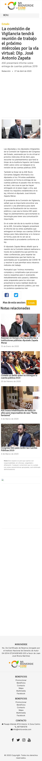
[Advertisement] (21, 95)
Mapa (21, 688)
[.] (3, 480)
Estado (5, 24)
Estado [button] (31, 302)
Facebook (21, 693)
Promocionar (21, 680)
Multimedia (21, 691)
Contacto (21, 685)
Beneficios (21, 683)
